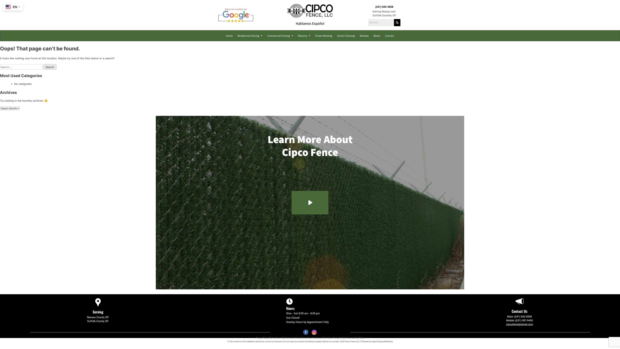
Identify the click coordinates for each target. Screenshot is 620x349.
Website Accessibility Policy (352, 338)
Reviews (364, 35)
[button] (250, 35)
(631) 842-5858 (384, 6)
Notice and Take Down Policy (326, 338)
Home (229, 35)
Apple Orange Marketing (382, 341)
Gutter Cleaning (346, 35)
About (376, 35)
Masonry (302, 35)
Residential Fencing (248, 35)
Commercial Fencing (278, 35)
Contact (389, 35)
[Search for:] (21, 67)
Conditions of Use (304, 338)
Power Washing (323, 35)
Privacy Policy (262, 338)
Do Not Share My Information (282, 338)
